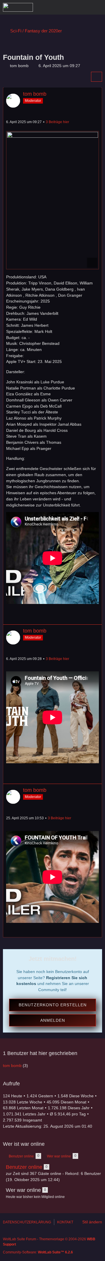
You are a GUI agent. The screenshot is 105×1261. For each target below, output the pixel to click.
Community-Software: (38, 1252)
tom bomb (19, 65)
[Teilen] (96, 77)
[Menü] (97, 7)
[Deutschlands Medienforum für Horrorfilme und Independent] (18, 7)
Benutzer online (24, 1167)
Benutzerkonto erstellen (53, 1004)
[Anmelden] (83, 7)
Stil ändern (92, 1222)
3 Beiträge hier (57, 122)
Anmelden (52, 1020)
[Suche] (68, 7)
